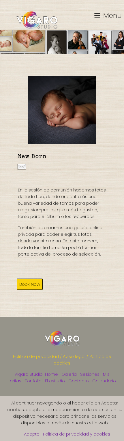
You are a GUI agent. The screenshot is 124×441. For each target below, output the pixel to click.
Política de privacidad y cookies (76, 434)
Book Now (29, 284)
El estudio (55, 381)
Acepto (32, 434)
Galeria (69, 374)
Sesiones (89, 374)
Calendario (104, 381)
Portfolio (33, 381)
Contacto (78, 381)
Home (51, 374)
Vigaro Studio (28, 374)
